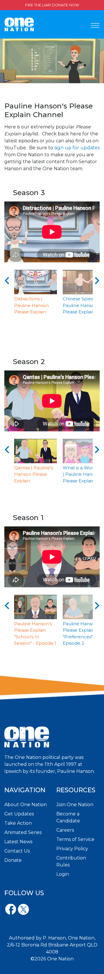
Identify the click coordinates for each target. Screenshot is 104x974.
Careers (65, 830)
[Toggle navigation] (95, 25)
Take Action (18, 823)
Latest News (18, 841)
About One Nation (25, 804)
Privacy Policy (72, 848)
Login (62, 874)
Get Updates (19, 814)
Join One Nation (74, 804)
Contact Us (17, 851)
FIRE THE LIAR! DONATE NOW (52, 5)
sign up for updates (77, 147)
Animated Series (23, 832)
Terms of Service (75, 839)
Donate (13, 860)
